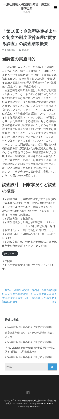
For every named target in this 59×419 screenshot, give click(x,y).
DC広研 (25, 50)
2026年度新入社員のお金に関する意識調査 (28, 326)
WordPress (35, 406)
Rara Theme (47, 403)
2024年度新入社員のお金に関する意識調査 (28, 357)
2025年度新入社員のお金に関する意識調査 (28, 342)
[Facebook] (28, 393)
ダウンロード (10, 253)
